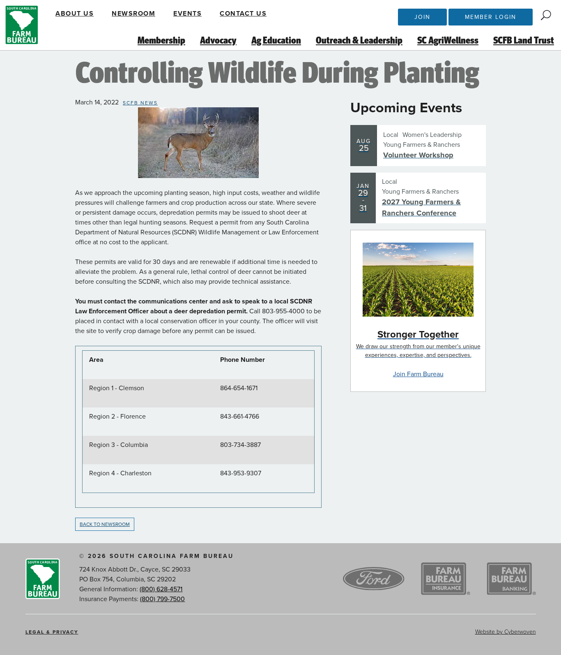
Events (187, 13)
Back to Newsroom (105, 524)
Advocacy (218, 41)
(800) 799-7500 (162, 599)
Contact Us (243, 13)
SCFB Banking (511, 578)
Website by (505, 631)
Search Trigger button (546, 15)
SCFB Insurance (445, 578)
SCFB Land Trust (523, 41)
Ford (374, 578)
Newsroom (133, 13)
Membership (161, 41)
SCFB (22, 25)
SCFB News (140, 103)
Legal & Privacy (51, 632)
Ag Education (276, 41)
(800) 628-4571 (161, 589)
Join (422, 17)
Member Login (490, 17)
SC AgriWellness (447, 41)
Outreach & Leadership (359, 41)
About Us (74, 13)
